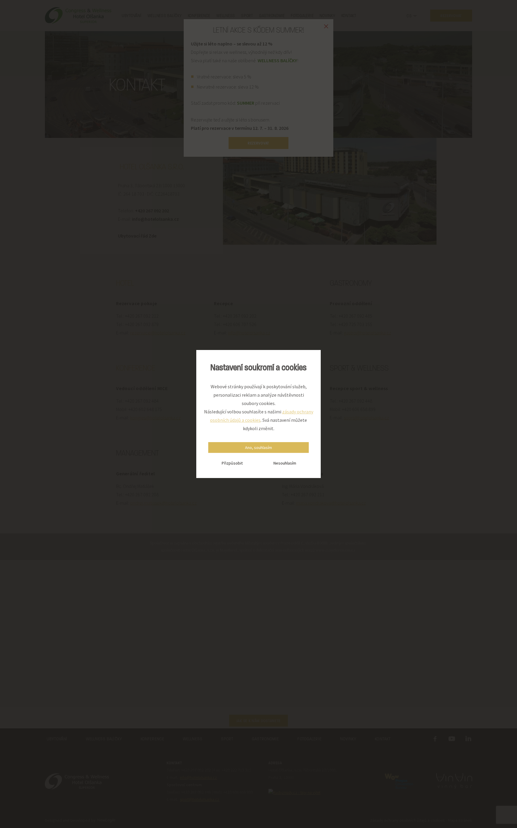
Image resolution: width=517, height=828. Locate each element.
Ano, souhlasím (258, 447)
